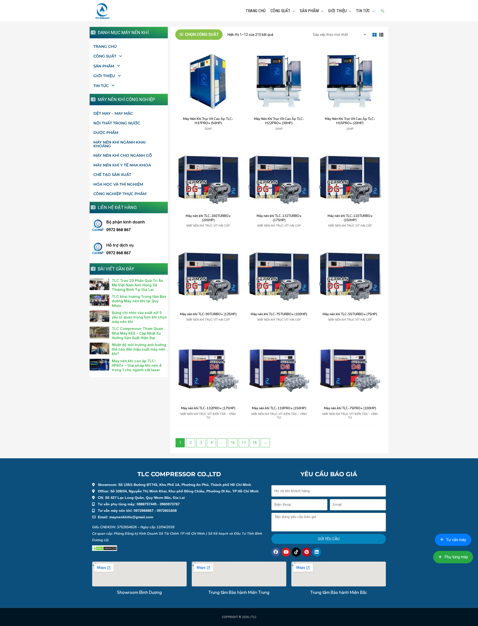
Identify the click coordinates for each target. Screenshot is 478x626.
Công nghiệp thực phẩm (119, 193)
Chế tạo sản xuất (112, 174)
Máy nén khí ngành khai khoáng (119, 144)
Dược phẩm (105, 132)
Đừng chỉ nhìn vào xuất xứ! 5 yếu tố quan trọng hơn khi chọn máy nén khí (139, 317)
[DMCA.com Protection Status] (104, 548)
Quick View (208, 110)
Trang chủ (105, 46)
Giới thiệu (104, 75)
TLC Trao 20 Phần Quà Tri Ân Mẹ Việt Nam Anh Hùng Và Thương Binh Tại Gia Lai (137, 285)
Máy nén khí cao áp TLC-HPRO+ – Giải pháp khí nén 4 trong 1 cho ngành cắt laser (137, 365)
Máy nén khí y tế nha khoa (122, 165)
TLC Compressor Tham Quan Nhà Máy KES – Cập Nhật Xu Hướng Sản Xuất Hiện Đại (137, 333)
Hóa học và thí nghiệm (118, 184)
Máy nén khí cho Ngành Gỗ (122, 155)
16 (233, 443)
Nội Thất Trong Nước (116, 123)
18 (255, 443)
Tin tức (101, 85)
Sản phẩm (103, 66)
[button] (382, 11)
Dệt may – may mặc (113, 113)
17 (244, 443)
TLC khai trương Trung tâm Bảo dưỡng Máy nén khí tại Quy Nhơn (139, 301)
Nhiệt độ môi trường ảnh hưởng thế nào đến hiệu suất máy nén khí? (139, 349)
